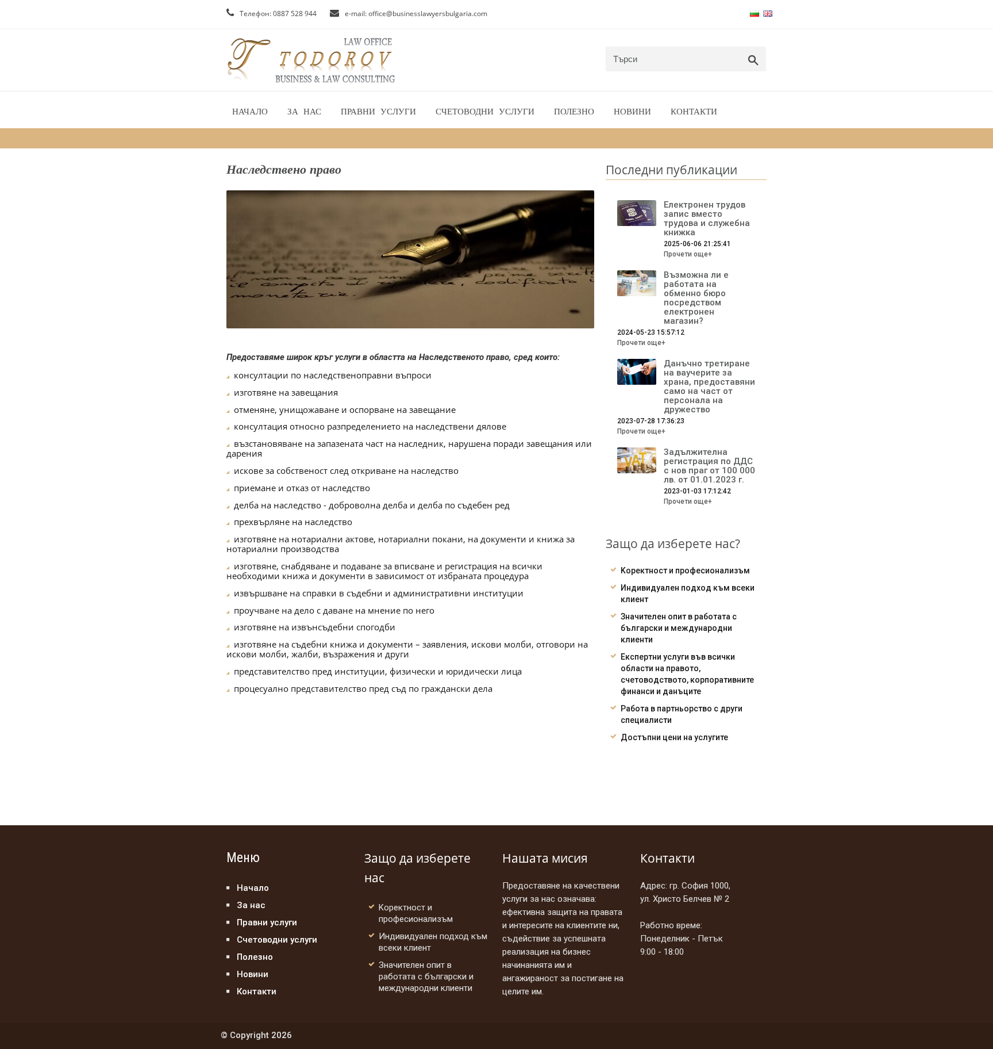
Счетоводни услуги (485, 111)
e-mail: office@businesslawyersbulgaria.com (415, 13)
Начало (250, 111)
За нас (304, 111)
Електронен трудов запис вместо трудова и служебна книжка (707, 219)
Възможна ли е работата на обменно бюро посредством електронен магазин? (696, 298)
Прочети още (688, 254)
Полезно (574, 111)
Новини (632, 111)
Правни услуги (378, 111)
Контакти (694, 111)
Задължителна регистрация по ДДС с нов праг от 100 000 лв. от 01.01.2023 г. (709, 466)
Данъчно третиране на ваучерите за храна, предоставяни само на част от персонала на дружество (709, 386)
